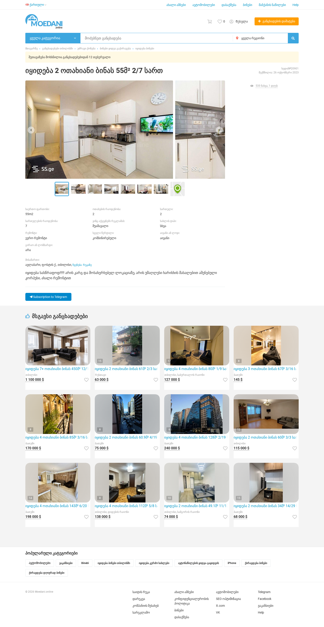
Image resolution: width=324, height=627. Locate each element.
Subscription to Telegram (49, 297)
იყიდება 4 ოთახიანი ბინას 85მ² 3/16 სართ (57, 437)
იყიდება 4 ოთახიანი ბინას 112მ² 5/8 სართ (127, 506)
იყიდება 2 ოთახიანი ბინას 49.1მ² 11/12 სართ (196, 506)
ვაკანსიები (265, 605)
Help (295, 5)
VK (218, 612)
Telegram (264, 592)
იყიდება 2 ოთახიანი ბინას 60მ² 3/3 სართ (266, 437)
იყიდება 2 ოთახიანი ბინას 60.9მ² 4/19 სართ (127, 437)
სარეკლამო (141, 612)
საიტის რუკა (141, 592)
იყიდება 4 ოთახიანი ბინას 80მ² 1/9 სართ (196, 369)
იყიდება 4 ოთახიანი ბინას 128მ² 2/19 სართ (196, 437)
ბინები (247, 5)
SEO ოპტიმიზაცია (228, 599)
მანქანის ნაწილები (272, 5)
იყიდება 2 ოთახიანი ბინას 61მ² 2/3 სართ (127, 369)
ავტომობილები (203, 5)
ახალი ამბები (176, 5)
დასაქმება (229, 5)
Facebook (264, 599)
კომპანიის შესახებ (145, 605)
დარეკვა (138, 599)
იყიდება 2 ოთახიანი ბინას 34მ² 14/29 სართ (266, 506)
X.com (220, 605)
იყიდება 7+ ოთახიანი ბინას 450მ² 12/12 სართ (57, 369)
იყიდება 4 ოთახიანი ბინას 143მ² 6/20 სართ (57, 506)
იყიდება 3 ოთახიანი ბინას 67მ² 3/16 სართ (266, 369)
